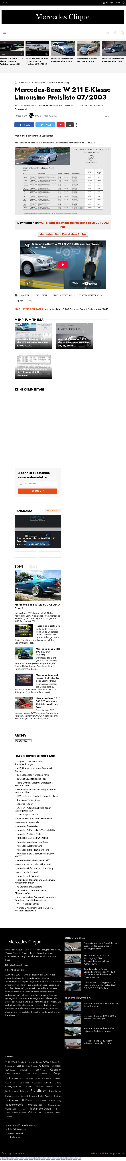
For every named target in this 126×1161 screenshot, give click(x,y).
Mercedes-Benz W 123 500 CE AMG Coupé (37, 606)
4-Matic (21, 1062)
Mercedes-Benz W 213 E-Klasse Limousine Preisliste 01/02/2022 (37, 61)
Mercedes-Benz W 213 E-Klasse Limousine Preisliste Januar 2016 (12, 61)
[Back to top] (118, 1153)
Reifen (41, 1096)
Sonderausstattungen (90, 295)
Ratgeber (33, 1096)
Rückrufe (57, 1096)
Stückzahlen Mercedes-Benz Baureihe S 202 (113, 60)
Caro (35, 1074)
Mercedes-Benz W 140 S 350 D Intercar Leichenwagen (100, 1017)
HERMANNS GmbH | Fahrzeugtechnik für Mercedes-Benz (35, 791)
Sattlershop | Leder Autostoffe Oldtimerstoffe (31, 892)
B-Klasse (53, 1062)
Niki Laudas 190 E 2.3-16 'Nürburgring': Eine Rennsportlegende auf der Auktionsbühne (96, 960)
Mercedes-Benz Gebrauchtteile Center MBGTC (35, 855)
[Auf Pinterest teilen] (61, 124)
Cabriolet (55, 1069)
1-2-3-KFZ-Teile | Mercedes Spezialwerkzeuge (29, 763)
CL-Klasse (56, 1065)
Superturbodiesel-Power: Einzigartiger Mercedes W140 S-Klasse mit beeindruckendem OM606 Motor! (100, 973)
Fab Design (28, 1078)
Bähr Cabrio (31, 1066)
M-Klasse (39, 1086)
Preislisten (39, 82)
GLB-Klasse (56, 1078)
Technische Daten (40, 1108)
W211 (32, 301)
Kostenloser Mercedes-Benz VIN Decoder (37, 539)
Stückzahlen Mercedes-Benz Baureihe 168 (88, 60)
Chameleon (45, 1074)
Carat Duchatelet (12, 1074)
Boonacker (10, 1066)
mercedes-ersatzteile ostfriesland (33, 864)
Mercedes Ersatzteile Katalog (22, 1125)
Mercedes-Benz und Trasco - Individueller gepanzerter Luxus (47, 677)
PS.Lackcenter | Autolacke (29, 887)
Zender (8, 1117)
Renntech (49, 1096)
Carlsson (26, 1074)
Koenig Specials (13, 1086)
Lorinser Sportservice (27, 815)
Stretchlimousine (36, 1104)
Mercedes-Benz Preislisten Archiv (63, 234)
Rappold (24, 1096)
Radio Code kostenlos (48, 625)
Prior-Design (55, 1091)
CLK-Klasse (25, 1069)
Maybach (50, 1086)
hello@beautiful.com (18, 965)
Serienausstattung (59, 82)
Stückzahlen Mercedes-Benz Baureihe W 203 (62, 60)
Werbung (49, 1113)
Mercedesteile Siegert (27, 876)
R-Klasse (17, 1096)
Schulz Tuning (55, 1101)
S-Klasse (11, 1100)
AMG (46, 1062)
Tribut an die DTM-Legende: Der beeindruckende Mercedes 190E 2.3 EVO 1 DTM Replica (100, 985)
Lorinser (28, 1086)
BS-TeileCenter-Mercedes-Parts (32, 775)
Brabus (20, 1065)
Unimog (22, 1113)
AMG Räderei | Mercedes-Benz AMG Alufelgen (33, 769)
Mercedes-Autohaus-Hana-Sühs (32, 842)
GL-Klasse (47, 1079)
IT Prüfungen (14, 1137)
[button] (6, 2)
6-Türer (28, 1062)
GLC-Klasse (10, 1083)
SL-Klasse (27, 1100)
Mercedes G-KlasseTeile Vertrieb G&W (35, 830)
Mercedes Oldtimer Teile (28, 834)
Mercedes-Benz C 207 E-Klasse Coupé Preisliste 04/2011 (76, 309)
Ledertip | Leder (24, 804)
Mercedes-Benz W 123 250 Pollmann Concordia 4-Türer (98, 1042)
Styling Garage (54, 1105)
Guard (47, 1082)
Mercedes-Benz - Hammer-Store (32, 850)
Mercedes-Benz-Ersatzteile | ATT (33, 860)
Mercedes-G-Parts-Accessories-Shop (34, 868)
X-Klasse (58, 1113)
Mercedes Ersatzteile (27, 826)
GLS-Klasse (37, 1083)
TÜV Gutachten (11, 1113)
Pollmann (24, 1091)
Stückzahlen (10, 1108)
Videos (20, 301)
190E (14, 1062)
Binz (59, 1062)
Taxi (23, 1109)
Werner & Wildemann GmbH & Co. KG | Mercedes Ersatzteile (34, 909)
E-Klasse (25, 82)
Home (6, 3)
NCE (59, 1086)
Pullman (9, 1096)
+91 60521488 (16, 970)
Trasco (58, 1109)
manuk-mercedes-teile (27, 822)
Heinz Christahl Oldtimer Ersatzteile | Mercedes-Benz (34, 784)
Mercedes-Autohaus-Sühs (29, 846)
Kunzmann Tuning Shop (28, 800)
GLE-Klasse (23, 1082)
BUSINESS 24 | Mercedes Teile (31, 779)
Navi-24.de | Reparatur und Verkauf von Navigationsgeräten (35, 881)
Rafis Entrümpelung (17, 1129)
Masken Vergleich (16, 1133)
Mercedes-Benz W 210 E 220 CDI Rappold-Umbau (101, 1005)
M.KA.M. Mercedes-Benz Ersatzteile (34, 819)
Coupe (57, 1073)
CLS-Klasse (40, 1070)
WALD (40, 1113)
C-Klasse (44, 1065)
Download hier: (63, 225)
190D (7, 1062)
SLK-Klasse (41, 1100)
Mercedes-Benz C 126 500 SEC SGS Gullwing (48, 651)
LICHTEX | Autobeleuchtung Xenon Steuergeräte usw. (33, 809)
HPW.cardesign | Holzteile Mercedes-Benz (37, 796)
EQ (21, 1078)
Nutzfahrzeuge (11, 1091)
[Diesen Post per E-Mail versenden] (70, 124)
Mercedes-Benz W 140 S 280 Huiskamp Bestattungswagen (99, 1030)
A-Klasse (37, 1062)
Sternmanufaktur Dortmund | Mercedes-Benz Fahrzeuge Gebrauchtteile (35, 898)
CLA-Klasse (10, 1070)
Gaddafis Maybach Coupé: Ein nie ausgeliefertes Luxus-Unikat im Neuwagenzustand (101, 945)
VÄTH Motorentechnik (27, 904)
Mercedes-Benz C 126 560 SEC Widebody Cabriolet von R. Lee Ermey (48, 703)
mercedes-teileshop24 (27, 872)
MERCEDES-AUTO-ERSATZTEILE (32, 838)
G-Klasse (38, 1078)
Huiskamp (57, 1083)
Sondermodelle (14, 1104)
